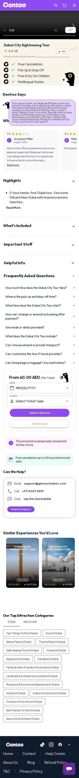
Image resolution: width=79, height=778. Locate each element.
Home (8, 753)
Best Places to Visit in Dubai (23, 710)
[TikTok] (42, 744)
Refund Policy (55, 762)
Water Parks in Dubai (18, 641)
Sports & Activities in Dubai (22, 718)
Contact (29, 753)
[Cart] (64, 5)
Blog (31, 762)
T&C (6, 771)
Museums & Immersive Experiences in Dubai (32, 684)
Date (12, 382)
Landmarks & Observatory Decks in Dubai (32, 676)
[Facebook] (60, 744)
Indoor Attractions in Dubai (49, 693)
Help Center (55, 753)
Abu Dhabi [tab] (30, 621)
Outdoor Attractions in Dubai (24, 701)
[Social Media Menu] (69, 744)
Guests (13, 395)
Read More (13, 207)
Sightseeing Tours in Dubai (22, 650)
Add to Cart (40, 423)
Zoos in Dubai (53, 633)
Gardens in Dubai (47, 659)
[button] (39, 181)
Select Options (39, 412)
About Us (10, 762)
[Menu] (74, 5)
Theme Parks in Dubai (52, 641)
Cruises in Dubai (56, 650)
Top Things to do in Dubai (22, 633)
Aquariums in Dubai (18, 659)
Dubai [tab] (12, 621)
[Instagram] (51, 744)
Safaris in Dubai (15, 693)
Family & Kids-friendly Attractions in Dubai (32, 667)
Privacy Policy (31, 771)
